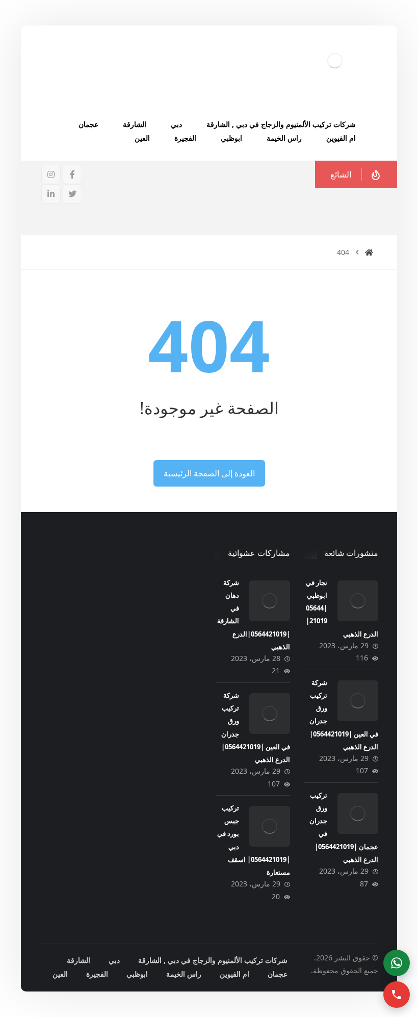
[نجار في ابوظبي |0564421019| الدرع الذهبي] (357, 600)
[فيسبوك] (72, 174)
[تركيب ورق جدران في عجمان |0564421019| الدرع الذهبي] (357, 813)
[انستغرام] (51, 174)
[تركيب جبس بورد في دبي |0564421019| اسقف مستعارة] (269, 826)
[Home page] (369, 252)
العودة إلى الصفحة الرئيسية (209, 473)
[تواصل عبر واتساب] (396, 963)
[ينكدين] (51, 194)
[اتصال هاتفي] (396, 994)
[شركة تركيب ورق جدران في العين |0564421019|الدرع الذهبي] (357, 700)
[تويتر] (72, 194)
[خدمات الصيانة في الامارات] (335, 60)
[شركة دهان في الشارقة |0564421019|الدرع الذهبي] (269, 600)
